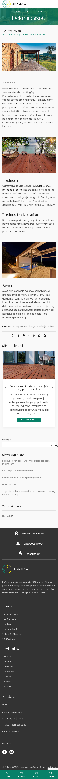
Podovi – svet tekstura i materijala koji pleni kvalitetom (29, 387)
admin (33, 34)
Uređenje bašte (45, 326)
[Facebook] (18, 336)
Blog (29, 11)
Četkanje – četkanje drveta (17, 470)
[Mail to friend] (29, 336)
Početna (20, 11)
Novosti (39, 11)
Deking (15, 326)
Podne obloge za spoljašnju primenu (22, 477)
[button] (5, 387)
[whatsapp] (39, 336)
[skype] (44, 336)
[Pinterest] (23, 336)
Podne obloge (28, 326)
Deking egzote (10, 484)
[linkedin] (34, 336)
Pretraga (6, 439)
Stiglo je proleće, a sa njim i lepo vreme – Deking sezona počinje (28, 493)
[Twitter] (14, 336)
